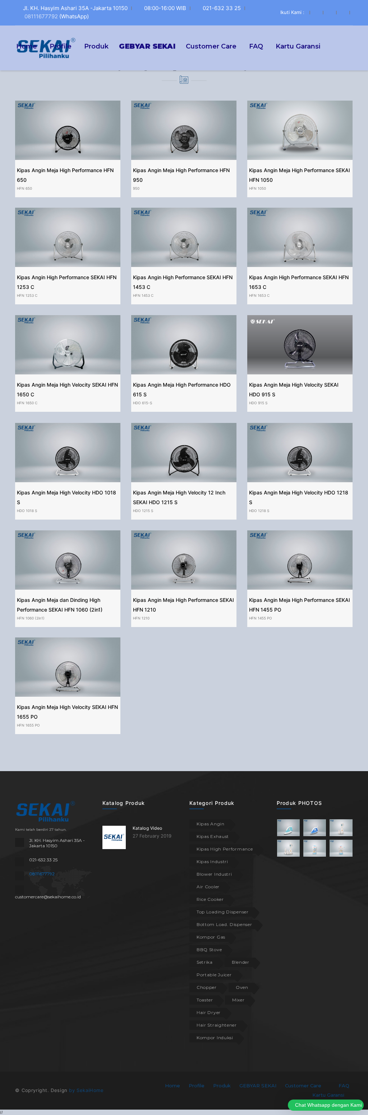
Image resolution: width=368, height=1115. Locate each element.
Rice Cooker (210, 899)
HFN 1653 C (259, 295)
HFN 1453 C (143, 295)
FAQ (256, 46)
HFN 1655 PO (28, 725)
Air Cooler (208, 886)
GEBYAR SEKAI (257, 1085)
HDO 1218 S (259, 510)
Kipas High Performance (225, 849)
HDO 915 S (258, 403)
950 (136, 188)
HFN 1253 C (27, 295)
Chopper (207, 987)
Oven (242, 987)
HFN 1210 (141, 618)
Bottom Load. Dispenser (224, 924)
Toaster (205, 1000)
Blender (240, 962)
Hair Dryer (209, 1012)
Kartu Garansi (298, 46)
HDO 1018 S (27, 510)
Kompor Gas (211, 937)
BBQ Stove (209, 949)
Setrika (205, 962)
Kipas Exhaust (213, 836)
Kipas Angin (211, 823)
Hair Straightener (217, 1025)
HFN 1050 (257, 188)
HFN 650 (24, 188)
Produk (96, 46)
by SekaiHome (86, 1090)
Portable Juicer (214, 974)
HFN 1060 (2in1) (31, 618)
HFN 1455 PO (260, 618)
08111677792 (41, 16)
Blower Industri (214, 874)
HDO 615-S (142, 403)
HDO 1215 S (143, 510)
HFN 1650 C (27, 403)
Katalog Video (147, 828)
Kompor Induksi (215, 1037)
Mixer (238, 1000)
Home (26, 46)
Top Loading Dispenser (223, 911)
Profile (61, 46)
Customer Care (211, 46)
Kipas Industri (212, 861)
